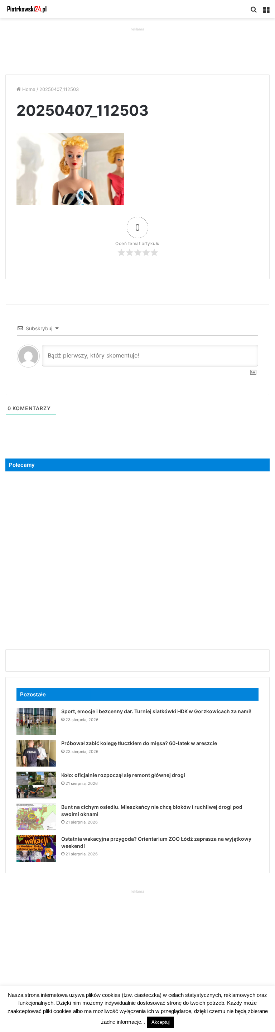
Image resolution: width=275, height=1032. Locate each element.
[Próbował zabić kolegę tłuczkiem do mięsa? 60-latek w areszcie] (36, 753)
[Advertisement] (137, 49)
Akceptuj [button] (160, 1022)
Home (28, 89)
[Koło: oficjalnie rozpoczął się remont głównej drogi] (36, 785)
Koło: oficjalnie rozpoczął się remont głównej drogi (123, 775)
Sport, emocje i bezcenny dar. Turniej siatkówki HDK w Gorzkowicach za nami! (156, 711)
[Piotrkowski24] (26, 9)
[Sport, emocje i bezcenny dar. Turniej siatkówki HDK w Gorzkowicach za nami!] (36, 721)
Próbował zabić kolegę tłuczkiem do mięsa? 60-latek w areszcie (139, 743)
